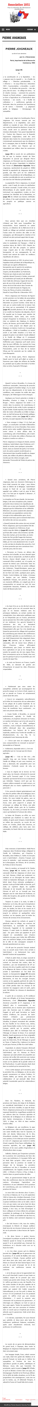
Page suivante (30, 1399)
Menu (8, 29)
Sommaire (18, 1399)
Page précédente (6, 1398)
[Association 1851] (19, 23)
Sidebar (30, 29)
